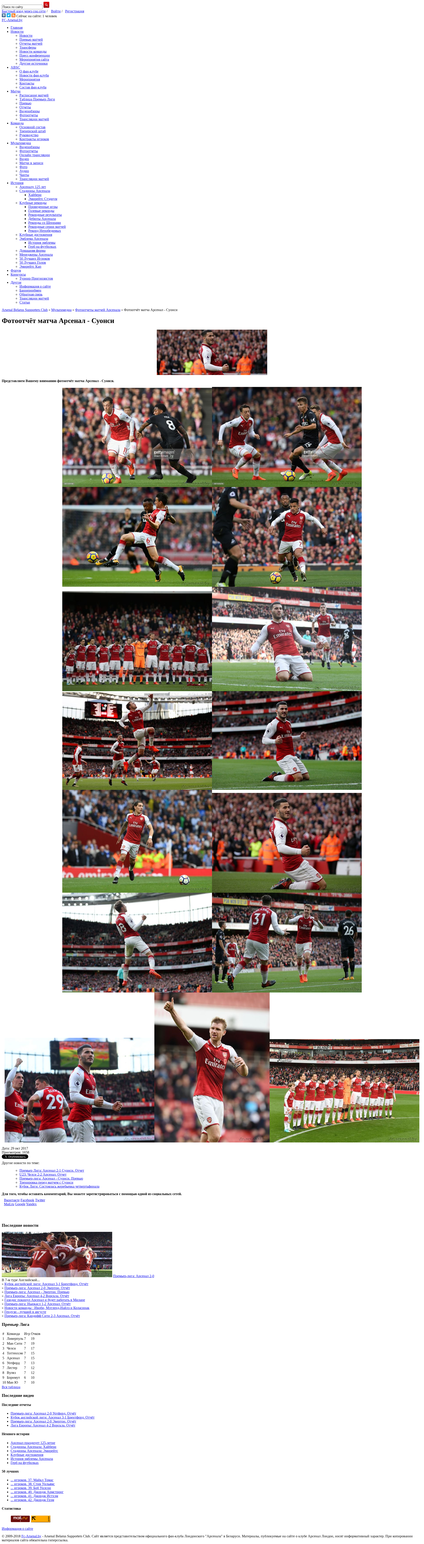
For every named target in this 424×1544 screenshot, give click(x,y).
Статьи (24, 302)
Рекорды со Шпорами (44, 223)
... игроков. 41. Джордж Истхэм (34, 1496)
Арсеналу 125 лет (32, 187)
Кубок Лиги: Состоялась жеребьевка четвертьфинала (59, 1186)
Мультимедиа (21, 143)
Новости (17, 31)
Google (20, 1204)
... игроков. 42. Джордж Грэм (32, 1500)
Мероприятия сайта (34, 59)
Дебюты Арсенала (42, 219)
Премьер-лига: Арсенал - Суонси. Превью (51, 1178)
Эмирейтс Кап (30, 266)
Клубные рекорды (33, 203)
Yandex (31, 1204)
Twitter (40, 1200)
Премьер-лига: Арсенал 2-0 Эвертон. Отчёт (37, 1288)
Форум (16, 270)
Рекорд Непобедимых (44, 231)
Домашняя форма (32, 250)
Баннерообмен (30, 290)
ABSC (15, 67)
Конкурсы (18, 274)
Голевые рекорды (41, 211)
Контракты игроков (34, 139)
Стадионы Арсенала (34, 191)
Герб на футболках (42, 246)
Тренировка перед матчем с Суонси (46, 1182)
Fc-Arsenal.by (31, 1536)
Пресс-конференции (34, 55)
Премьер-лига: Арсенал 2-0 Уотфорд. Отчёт (43, 1413)
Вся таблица (11, 1387)
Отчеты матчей (30, 43)
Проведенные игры (43, 207)
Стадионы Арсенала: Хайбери (33, 1447)
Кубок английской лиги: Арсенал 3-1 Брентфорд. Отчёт (46, 1284)
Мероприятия (29, 79)
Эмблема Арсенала (33, 238)
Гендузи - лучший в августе (25, 1312)
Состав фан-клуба (32, 87)
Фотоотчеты (28, 115)
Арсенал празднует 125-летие (33, 1443)
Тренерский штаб (32, 131)
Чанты (24, 175)
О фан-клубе (28, 71)
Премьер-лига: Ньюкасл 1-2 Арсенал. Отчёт (37, 1304)
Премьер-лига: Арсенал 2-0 (133, 1276)
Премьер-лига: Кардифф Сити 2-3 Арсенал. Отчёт (42, 1316)
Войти (56, 11)
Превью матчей (31, 39)
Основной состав (32, 127)
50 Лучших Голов (32, 262)
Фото (23, 167)
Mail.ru (9, 1204)
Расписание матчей (34, 95)
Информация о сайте (35, 286)
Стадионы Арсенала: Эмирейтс (34, 1451)
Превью (25, 103)
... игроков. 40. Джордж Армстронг (37, 1492)
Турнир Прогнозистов (36, 278)
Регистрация (74, 11)
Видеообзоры (29, 111)
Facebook (27, 1200)
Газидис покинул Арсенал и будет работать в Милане (44, 1300)
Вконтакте (12, 1200)
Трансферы (27, 47)
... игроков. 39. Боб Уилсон (31, 1488)
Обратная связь (30, 294)
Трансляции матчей (34, 119)
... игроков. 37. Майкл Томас (32, 1480)
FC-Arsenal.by (12, 20)
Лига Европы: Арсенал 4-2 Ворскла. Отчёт (36, 1296)
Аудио (24, 171)
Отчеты (25, 107)
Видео (24, 159)
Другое (16, 282)
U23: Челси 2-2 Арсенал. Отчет (42, 1174)
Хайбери (35, 195)
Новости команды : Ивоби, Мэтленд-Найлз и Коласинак (46, 1308)
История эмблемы (41, 242)
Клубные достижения (35, 235)
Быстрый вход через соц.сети (24, 11)
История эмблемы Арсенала (32, 1459)
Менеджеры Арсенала (36, 254)
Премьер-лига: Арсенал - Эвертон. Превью (36, 1292)
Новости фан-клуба (34, 75)
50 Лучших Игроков (34, 258)
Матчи (16, 91)
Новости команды (33, 51)
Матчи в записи (31, 163)
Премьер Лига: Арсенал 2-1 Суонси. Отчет (51, 1170)
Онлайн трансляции (34, 155)
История (17, 183)
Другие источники (33, 63)
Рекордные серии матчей (47, 227)
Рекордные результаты (45, 215)
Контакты (26, 83)
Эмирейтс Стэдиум (42, 199)
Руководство (28, 135)
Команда (17, 123)
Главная (17, 27)
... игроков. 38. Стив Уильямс (33, 1484)
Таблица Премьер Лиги (37, 99)
